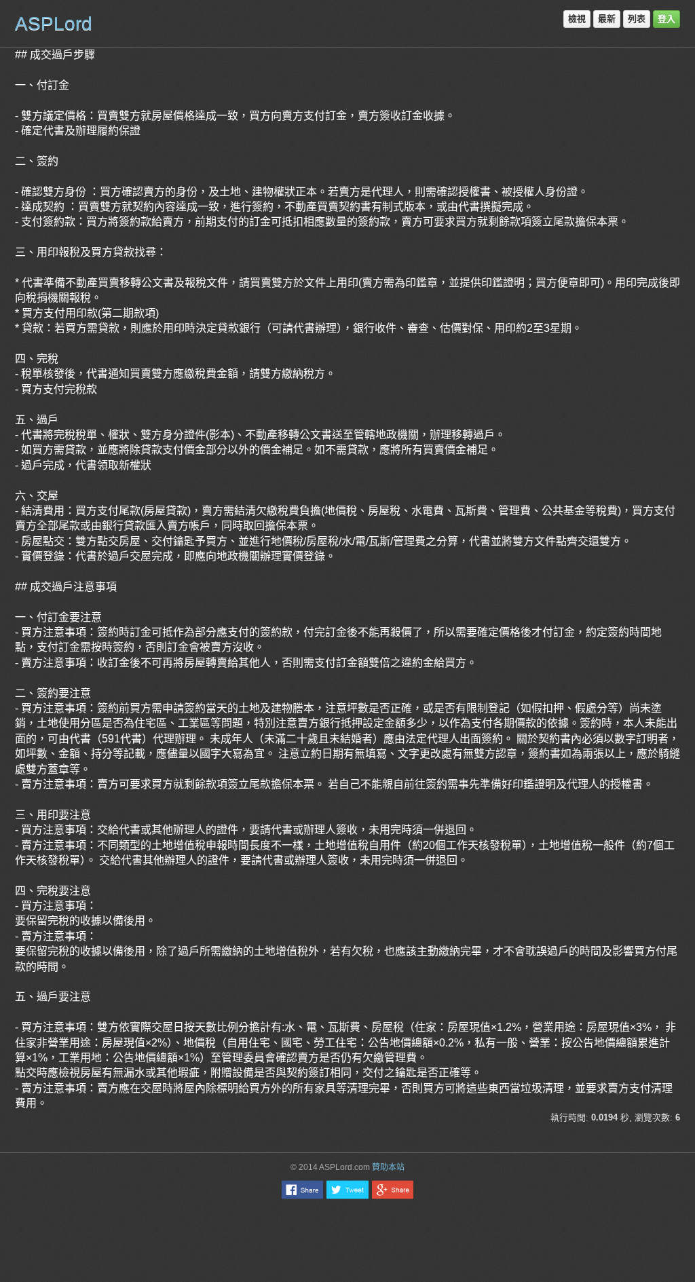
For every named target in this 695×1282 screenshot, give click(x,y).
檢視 (577, 19)
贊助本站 (388, 1167)
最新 (607, 19)
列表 (636, 19)
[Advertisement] (347, 1239)
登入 (666, 19)
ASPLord (53, 23)
